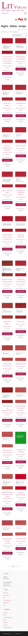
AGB (4, 605)
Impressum (5, 622)
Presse (4, 615)
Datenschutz (5, 625)
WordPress (13, 633)
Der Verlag (5, 612)
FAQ (4, 598)
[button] (7, 78)
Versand (7, 70)
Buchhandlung (6, 595)
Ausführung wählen (7, 73)
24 (21, 29)
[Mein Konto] (16, 19)
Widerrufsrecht (6, 602)
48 (22, 29)
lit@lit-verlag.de (9, 585)
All (25, 29)
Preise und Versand (7, 600)
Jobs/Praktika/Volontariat (7, 617)
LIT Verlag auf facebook (7, 627)
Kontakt (4, 620)
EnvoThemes (22, 633)
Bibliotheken (5, 593)
